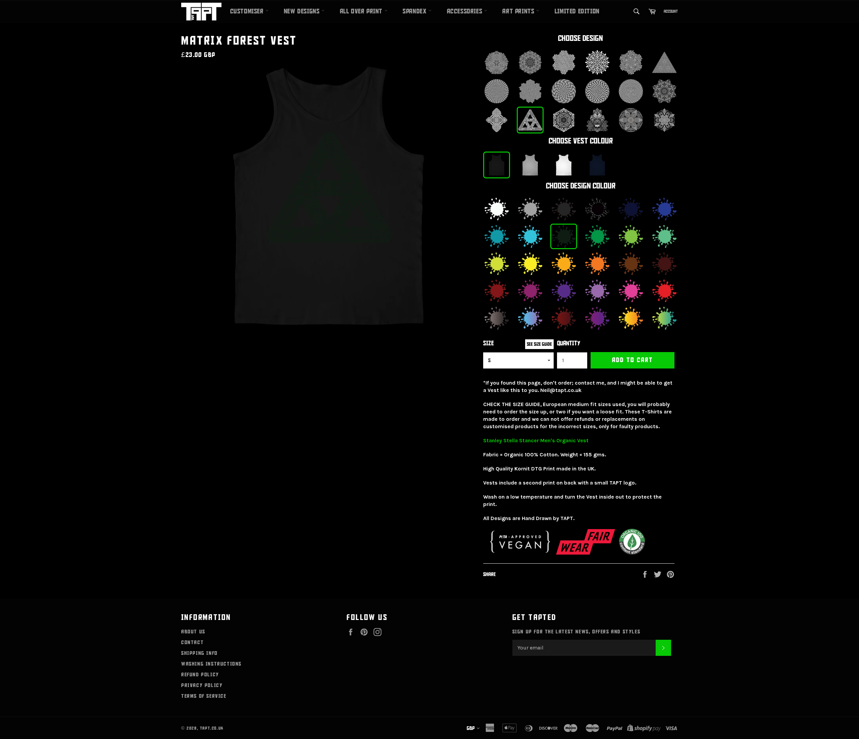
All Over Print (362, 11)
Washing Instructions (211, 664)
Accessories (465, 11)
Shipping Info (199, 653)
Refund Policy (200, 674)
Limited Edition (577, 11)
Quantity (568, 343)
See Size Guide (539, 344)
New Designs (302, 11)
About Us (193, 631)
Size (488, 343)
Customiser (248, 11)
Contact (192, 642)
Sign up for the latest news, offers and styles (576, 631)
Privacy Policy (201, 685)
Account (671, 11)
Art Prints (519, 11)
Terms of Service (203, 696)
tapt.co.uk (212, 728)
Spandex (415, 11)
